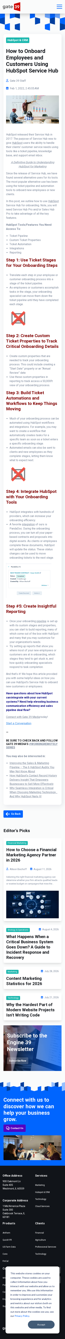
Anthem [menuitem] (6, 1233)
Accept (41, 1324)
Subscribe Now (17, 1060)
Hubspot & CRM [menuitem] (42, 1192)
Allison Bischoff (18, 869)
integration (28, 524)
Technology (13, 998)
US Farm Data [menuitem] (9, 1247)
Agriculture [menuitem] (40, 1240)
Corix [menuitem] (5, 1254)
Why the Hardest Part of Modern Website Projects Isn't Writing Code (30, 1010)
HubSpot (17, 143)
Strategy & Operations (18, 930)
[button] (59, 7)
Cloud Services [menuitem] (42, 1206)
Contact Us (17, 1128)
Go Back (16, 813)
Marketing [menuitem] (40, 1185)
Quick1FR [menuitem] (7, 1240)
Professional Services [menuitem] (45, 1247)
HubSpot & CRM (17, 40)
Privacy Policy (22, 1315)
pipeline (41, 621)
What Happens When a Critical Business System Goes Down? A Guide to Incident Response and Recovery (29, 947)
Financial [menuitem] (39, 1233)
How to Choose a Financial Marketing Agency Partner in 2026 (31, 855)
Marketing (12, 972)
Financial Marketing (17, 843)
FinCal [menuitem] (5, 1261)
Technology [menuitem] (40, 1199)
